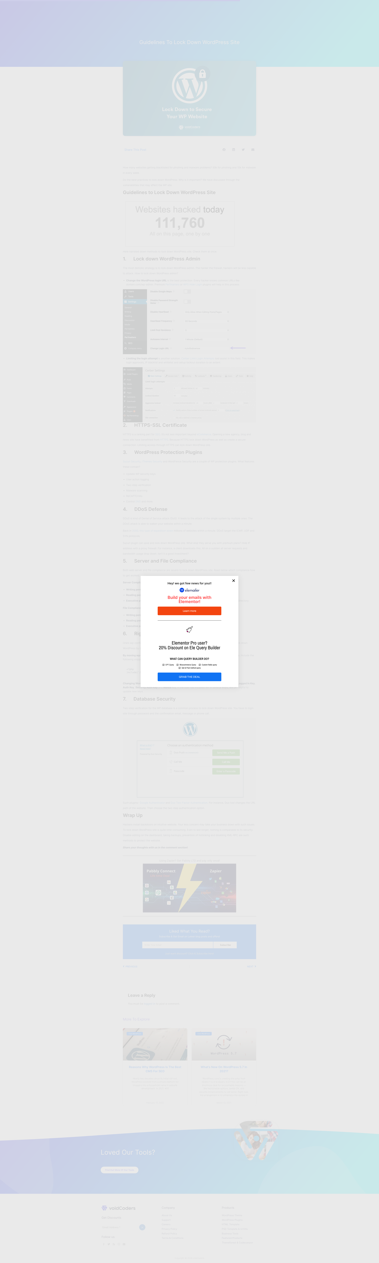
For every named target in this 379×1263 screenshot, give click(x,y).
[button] (233, 580)
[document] (189, 631)
